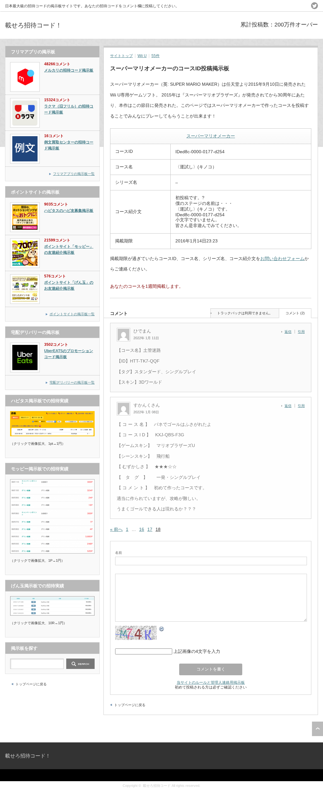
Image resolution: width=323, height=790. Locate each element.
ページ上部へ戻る (317, 729)
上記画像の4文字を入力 (196, 651)
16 (141, 529)
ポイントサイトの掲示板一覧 (72, 314)
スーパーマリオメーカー (210, 135)
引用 (301, 332)
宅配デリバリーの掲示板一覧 (72, 382)
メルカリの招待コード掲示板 (68, 70)
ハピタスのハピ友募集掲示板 (68, 210)
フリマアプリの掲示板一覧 (74, 174)
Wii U (142, 56)
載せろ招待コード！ (33, 25)
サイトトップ (121, 56)
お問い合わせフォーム (282, 258)
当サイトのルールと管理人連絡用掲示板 (211, 682)
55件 (155, 56)
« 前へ (116, 529)
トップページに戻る (129, 705)
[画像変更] (161, 629)
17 (149, 529)
